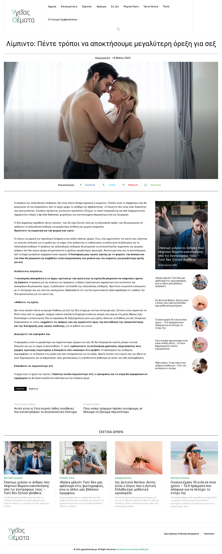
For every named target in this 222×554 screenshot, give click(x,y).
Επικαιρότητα (123, 478)
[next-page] (202, 206)
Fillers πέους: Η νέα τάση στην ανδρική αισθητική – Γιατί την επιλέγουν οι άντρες (170, 365)
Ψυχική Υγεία (66, 478)
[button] (118, 29)
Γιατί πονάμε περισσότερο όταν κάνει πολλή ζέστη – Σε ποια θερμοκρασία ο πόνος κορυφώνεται (171, 344)
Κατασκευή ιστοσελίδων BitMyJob (132, 549)
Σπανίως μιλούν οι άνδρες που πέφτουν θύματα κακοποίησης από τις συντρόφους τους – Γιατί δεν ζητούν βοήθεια (181, 254)
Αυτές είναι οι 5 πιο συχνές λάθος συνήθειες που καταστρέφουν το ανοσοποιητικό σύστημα (45, 410)
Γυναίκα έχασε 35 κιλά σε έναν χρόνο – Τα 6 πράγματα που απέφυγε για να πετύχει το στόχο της (171, 323)
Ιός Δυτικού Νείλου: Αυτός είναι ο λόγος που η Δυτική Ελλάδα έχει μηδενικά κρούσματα (172, 303)
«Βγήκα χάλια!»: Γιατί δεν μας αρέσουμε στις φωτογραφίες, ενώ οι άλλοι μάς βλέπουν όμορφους (171, 282)
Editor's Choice (13, 478)
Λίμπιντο (33, 389)
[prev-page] (196, 206)
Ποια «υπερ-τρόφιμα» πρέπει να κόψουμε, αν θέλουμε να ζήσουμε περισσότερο (112, 410)
